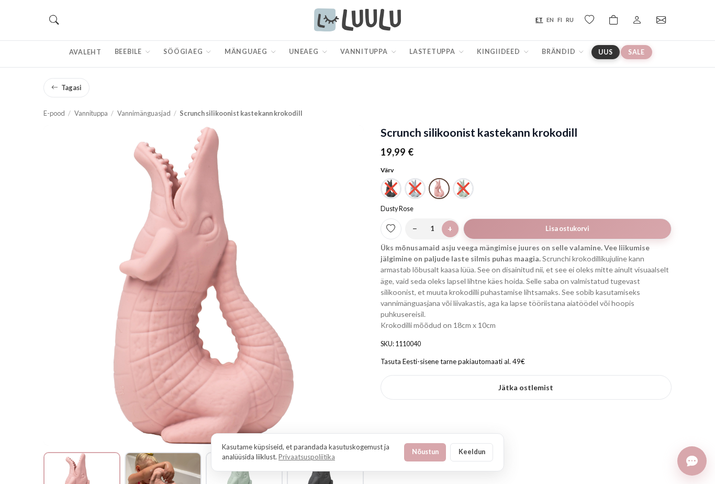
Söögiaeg (183, 52)
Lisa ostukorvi (567, 228)
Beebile (129, 52)
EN (550, 19)
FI (559, 19)
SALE (636, 52)
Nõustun (425, 451)
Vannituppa (364, 52)
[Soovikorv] (589, 19)
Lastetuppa (432, 52)
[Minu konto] (637, 19)
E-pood (54, 113)
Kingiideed (499, 52)
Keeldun (472, 451)
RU (570, 19)
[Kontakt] (661, 19)
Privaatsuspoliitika (306, 457)
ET (539, 19)
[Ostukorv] (613, 19)
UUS (605, 52)
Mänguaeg (247, 52)
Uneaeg (304, 52)
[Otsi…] (53, 19)
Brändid (559, 52)
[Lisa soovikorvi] (391, 228)
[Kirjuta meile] (692, 461)
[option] (391, 188)
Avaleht (85, 52)
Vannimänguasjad (144, 113)
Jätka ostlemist (525, 387)
